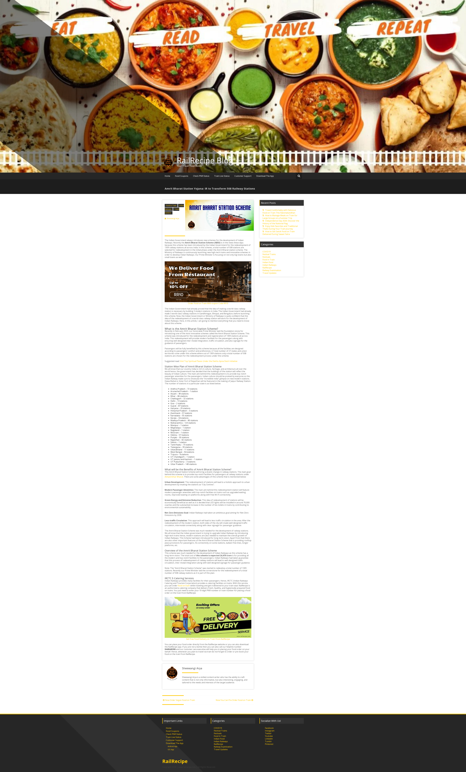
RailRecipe (267, 267)
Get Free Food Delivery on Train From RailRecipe (208, 639)
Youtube (269, 736)
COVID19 (266, 251)
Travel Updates (269, 273)
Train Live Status (222, 176)
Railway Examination (271, 270)
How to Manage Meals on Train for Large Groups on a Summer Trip (279, 216)
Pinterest (269, 744)
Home (167, 176)
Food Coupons (181, 176)
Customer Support (242, 176)
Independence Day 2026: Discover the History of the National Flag (280, 222)
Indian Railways (269, 265)
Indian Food (267, 262)
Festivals (266, 257)
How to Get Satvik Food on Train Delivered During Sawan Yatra (278, 232)
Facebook (269, 728)
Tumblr (268, 741)
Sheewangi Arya (173, 218)
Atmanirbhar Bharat (174, 476)
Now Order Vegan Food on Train (180, 700)
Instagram (269, 730)
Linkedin (269, 738)
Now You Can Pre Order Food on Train (233, 700)
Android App (172, 746)
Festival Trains (269, 254)
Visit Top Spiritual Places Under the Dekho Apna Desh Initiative (208, 361)
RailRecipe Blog (205, 160)
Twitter (268, 733)
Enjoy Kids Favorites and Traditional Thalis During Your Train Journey (280, 227)
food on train (184, 585)
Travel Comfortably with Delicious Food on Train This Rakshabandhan (279, 211)
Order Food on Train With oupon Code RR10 (208, 303)
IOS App (171, 749)
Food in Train (171, 205)
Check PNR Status (201, 176)
